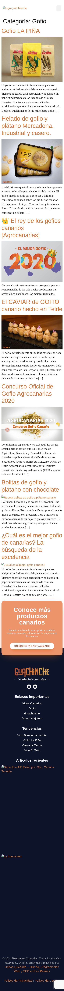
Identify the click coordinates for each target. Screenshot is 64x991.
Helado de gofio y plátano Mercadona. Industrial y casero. (27, 125)
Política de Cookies (47, 980)
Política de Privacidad (18, 980)
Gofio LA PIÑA (20, 31)
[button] (58, 8)
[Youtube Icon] (35, 687)
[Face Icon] (29, 687)
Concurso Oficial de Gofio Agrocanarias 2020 (27, 393)
